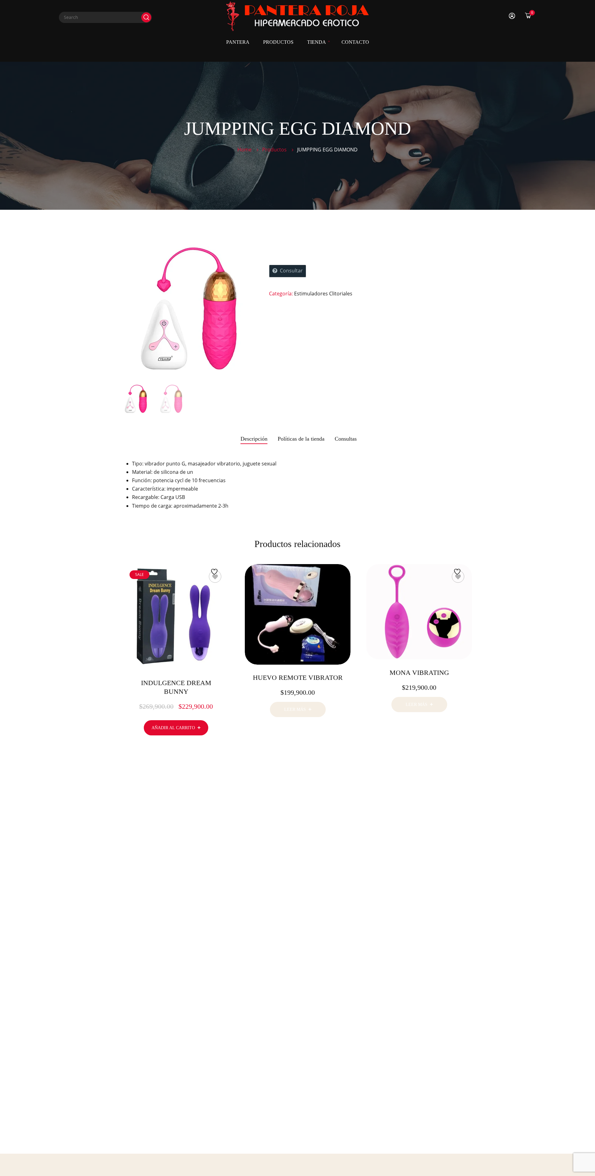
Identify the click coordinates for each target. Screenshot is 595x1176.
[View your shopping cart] (528, 15)
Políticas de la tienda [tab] (301, 439)
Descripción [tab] (253, 439)
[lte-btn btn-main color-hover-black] (176, 727)
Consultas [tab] (346, 439)
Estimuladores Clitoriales (323, 293)
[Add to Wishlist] (215, 576)
